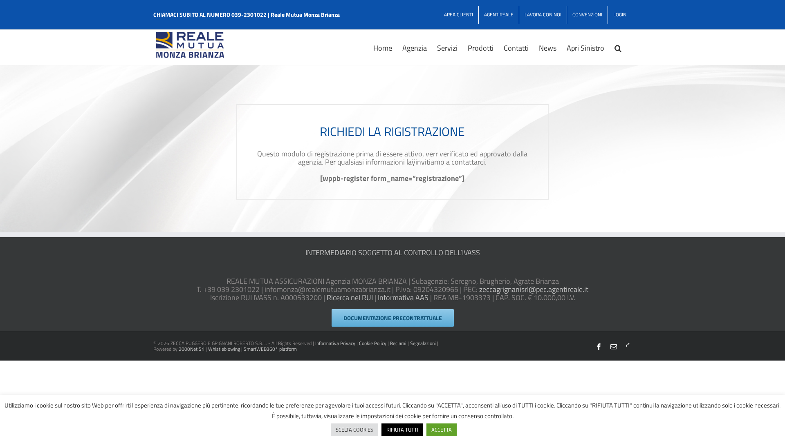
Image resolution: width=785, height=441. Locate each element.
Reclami (398, 343)
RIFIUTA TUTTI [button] (402, 429)
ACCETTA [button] (441, 429)
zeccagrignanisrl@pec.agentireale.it (533, 289)
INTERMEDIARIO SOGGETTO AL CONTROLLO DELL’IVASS (392, 252)
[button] (618, 47)
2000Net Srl (191, 349)
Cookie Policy (372, 343)
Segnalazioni (423, 343)
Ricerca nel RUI (350, 297)
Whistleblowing (224, 349)
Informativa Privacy (335, 343)
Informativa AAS (403, 297)
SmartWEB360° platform (270, 349)
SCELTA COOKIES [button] (354, 429)
